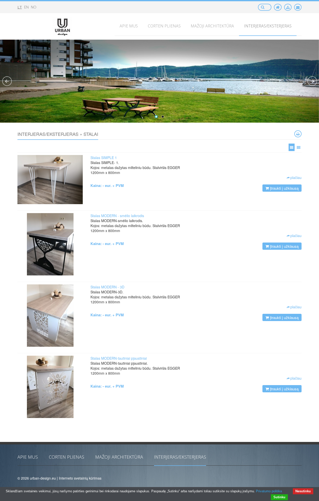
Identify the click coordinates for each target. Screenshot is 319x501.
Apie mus (27, 457)
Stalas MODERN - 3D (107, 286)
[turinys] (288, 7)
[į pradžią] (278, 7)
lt (19, 6)
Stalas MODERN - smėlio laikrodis (117, 215)
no (33, 6)
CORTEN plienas (66, 457)
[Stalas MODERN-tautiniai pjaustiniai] (50, 387)
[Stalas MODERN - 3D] (50, 315)
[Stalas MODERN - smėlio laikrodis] (50, 244)
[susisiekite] (298, 7)
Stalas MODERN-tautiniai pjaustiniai (118, 358)
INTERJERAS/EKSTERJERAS (180, 457)
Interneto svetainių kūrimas (80, 478)
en (26, 6)
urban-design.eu (43, 478)
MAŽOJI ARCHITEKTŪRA (119, 457)
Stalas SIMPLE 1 (103, 157)
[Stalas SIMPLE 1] (50, 179)
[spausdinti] (298, 133)
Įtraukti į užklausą (284, 188)
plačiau (296, 177)
